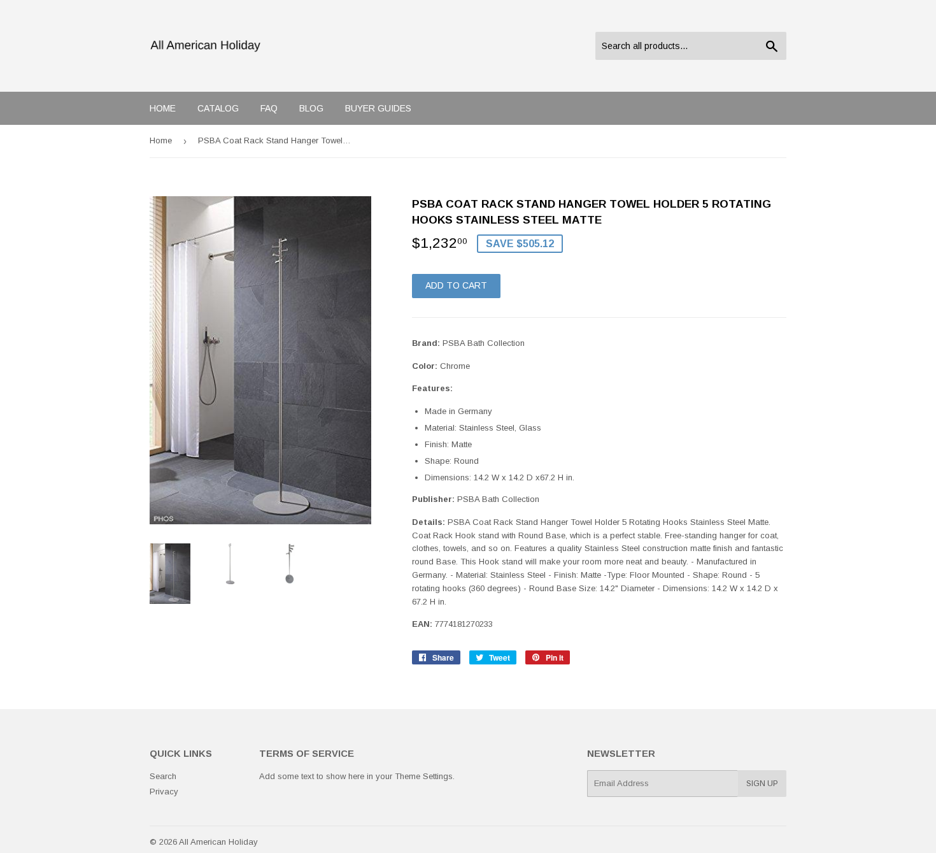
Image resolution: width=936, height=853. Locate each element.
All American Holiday (218, 842)
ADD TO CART (456, 285)
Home (163, 108)
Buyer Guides (378, 108)
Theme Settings (424, 776)
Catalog (218, 108)
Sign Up (762, 783)
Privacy (164, 791)
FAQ (269, 108)
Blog (311, 108)
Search (163, 776)
